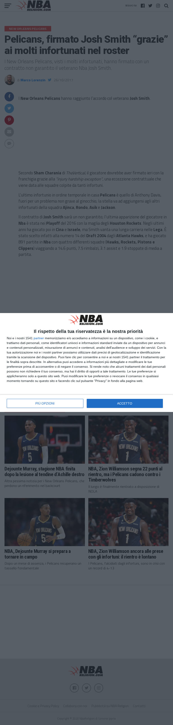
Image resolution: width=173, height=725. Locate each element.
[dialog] (86, 362)
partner (39, 338)
